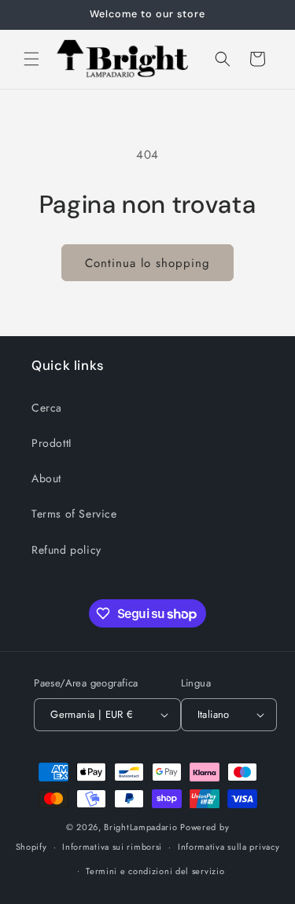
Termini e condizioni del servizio (155, 871)
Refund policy (66, 550)
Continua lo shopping (147, 263)
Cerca (46, 407)
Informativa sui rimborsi (112, 846)
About (46, 478)
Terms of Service (74, 514)
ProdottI (51, 443)
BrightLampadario (140, 827)
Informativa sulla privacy (229, 846)
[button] (31, 59)
